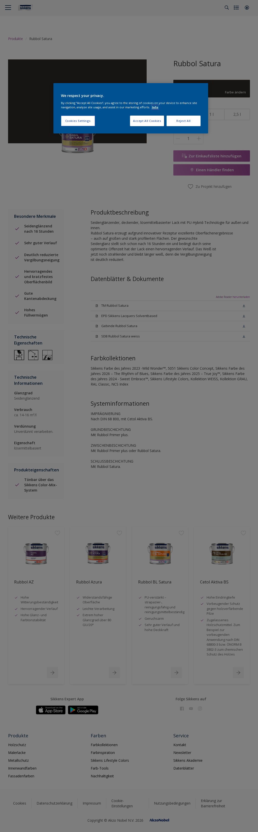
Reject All (183, 121)
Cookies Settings (78, 121)
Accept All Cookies (147, 121)
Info (155, 107)
